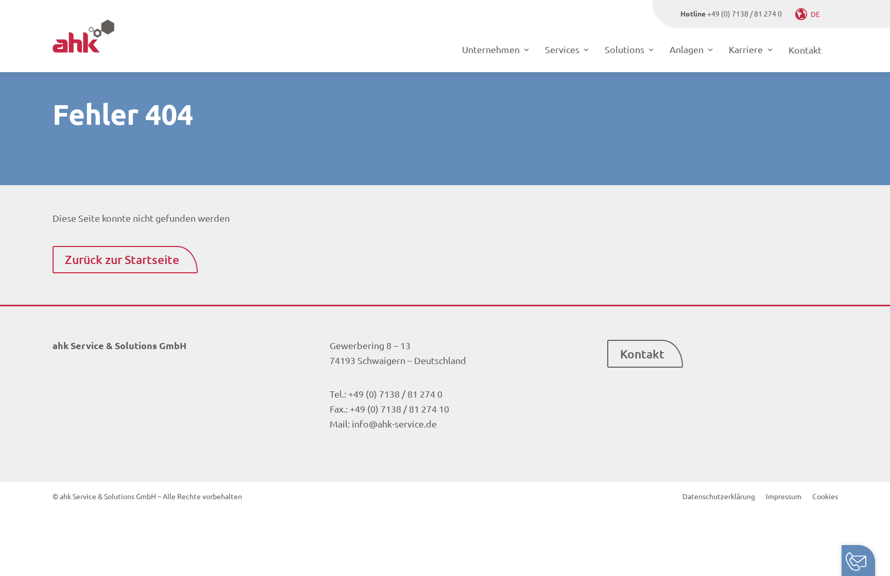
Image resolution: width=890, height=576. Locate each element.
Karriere (746, 49)
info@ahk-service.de (394, 423)
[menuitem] (718, 496)
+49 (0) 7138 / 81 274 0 (744, 13)
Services (562, 49)
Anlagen (687, 49)
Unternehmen (491, 49)
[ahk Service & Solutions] (83, 36)
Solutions (624, 49)
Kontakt (805, 49)
